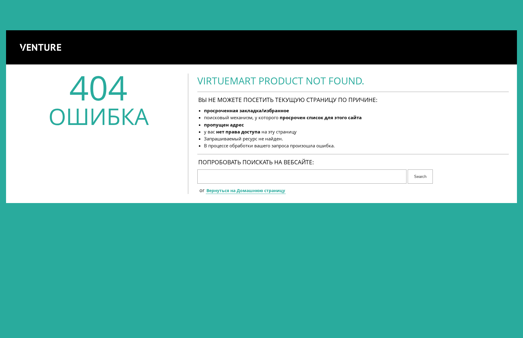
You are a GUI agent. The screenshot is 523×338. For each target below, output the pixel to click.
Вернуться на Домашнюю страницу (245, 190)
